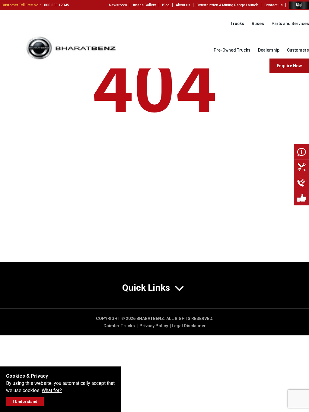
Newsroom (118, 5)
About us (183, 5)
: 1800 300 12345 (35, 5)
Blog (166, 5)
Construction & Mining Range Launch (227, 5)
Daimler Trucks (120, 325)
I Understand (25, 401)
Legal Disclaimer (189, 325)
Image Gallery (144, 5)
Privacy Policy (153, 325)
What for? (52, 390)
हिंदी (299, 5)
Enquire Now (289, 65)
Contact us (273, 5)
